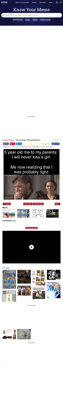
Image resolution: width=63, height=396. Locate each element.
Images (28, 20)
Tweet (19, 143)
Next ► (57, 204)
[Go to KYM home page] (4, 3)
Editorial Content (45, 20)
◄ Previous (7, 204)
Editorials (42, 2)
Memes (35, 20)
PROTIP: (5, 146)
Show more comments (31, 227)
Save (13, 143)
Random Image (38, 204)
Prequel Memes (8, 140)
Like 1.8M (56, 143)
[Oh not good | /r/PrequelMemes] (31, 174)
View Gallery (28, 204)
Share (6, 143)
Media (34, 2)
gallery (27, 146)
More (50, 2)
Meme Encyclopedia (22, 2)
